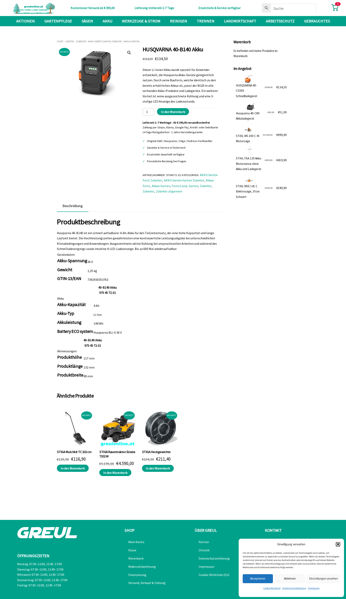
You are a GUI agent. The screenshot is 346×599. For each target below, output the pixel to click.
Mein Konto (136, 542)
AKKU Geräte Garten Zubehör (105, 41)
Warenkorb (136, 558)
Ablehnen (290, 578)
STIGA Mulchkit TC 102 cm (74, 452)
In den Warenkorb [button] (73, 468)
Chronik (204, 550)
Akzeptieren (257, 578)
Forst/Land (179, 186)
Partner (204, 542)
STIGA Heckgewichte (156, 452)
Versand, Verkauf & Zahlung (147, 583)
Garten (69, 41)
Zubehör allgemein (169, 191)
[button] (338, 544)
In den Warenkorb (173, 112)
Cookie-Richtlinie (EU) (214, 575)
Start (60, 41)
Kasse (132, 550)
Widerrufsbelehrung (142, 567)
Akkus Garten (131, 41)
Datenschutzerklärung (294, 588)
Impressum (314, 588)
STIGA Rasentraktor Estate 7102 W (117, 454)
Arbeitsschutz (280, 20)
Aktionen (25, 20)
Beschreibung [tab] (72, 206)
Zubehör (81, 41)
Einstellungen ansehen (323, 578)
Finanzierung (137, 575)
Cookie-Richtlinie (272, 588)
